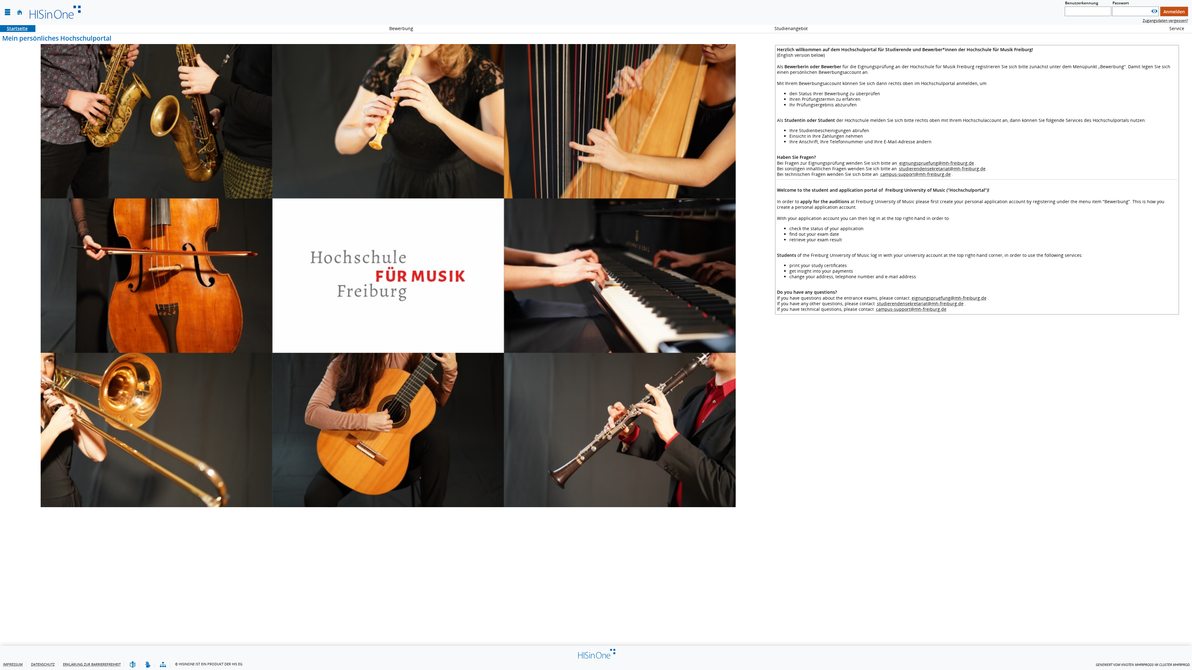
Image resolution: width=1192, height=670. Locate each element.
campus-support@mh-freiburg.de (915, 174)
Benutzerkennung (1081, 3)
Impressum (13, 664)
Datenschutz (43, 664)
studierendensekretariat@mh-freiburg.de (942, 169)
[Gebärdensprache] (148, 664)
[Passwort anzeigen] (1154, 11)
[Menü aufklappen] (7, 12)
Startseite (14, 28)
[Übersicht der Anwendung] (163, 664)
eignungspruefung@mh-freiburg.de (936, 163)
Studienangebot (788, 28)
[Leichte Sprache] (133, 664)
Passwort (1121, 3)
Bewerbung (397, 28)
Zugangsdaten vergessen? (1165, 20)
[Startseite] (19, 12)
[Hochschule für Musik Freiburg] (54, 12)
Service (1173, 28)
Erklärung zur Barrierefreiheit (92, 664)
